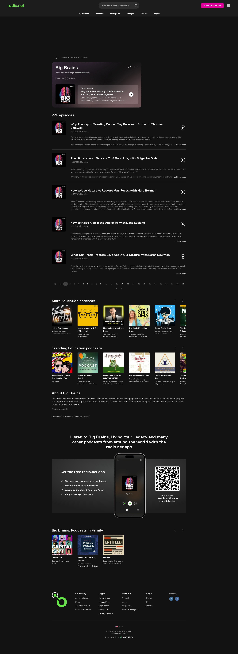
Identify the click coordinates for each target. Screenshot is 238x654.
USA (121, 627)
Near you (130, 14)
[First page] (55, 284)
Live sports (115, 14)
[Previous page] (60, 284)
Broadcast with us (83, 610)
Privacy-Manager (106, 614)
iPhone (149, 598)
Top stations (83, 14)
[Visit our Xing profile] (177, 598)
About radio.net (81, 598)
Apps (124, 602)
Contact (125, 598)
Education (60, 78)
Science (72, 78)
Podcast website (59, 409)
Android (149, 606)
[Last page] (122, 289)
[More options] (136, 67)
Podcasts (100, 14)
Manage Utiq (104, 610)
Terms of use (104, 598)
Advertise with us (82, 606)
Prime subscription (130, 610)
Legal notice (104, 606)
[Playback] (131, 94)
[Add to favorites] (129, 67)
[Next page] (116, 289)
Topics (157, 14)
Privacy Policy (104, 602)
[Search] (136, 5)
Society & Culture (82, 417)
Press (77, 602)
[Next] (183, 299)
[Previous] (175, 299)
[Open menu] (228, 5)
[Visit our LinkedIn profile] (171, 598)
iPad (148, 602)
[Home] (56, 58)
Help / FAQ (126, 606)
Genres (144, 14)
